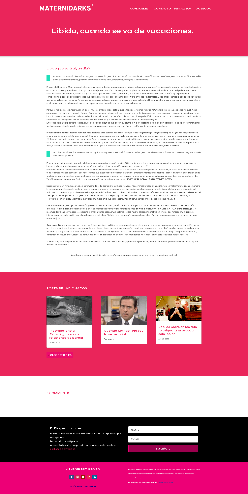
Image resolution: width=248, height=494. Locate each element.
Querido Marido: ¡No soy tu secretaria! (124, 332)
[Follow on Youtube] (83, 477)
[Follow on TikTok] (89, 477)
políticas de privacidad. (63, 449)
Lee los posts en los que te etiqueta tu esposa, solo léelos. (177, 330)
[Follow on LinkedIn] (94, 477)
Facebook (203, 8)
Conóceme (139, 8)
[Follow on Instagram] (77, 477)
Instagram (182, 8)
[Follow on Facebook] (71, 477)
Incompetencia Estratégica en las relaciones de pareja (66, 334)
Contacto (162, 8)
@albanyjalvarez (166, 482)
